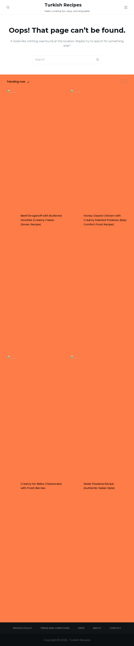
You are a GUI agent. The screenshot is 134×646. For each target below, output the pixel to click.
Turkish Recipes (63, 5)
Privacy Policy (22, 628)
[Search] (8, 7)
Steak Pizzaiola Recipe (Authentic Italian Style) (99, 486)
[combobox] (62, 59)
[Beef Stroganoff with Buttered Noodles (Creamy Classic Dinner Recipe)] (12, 220)
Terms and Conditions (54, 628)
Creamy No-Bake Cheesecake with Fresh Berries (41, 486)
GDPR (81, 628)
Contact (115, 628)
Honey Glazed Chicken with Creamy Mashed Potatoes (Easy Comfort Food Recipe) (105, 220)
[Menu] (125, 7)
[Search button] (97, 59)
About (97, 628)
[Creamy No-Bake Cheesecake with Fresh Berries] (12, 486)
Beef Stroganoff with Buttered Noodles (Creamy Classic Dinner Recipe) (41, 220)
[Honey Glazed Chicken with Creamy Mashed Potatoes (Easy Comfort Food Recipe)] (75, 220)
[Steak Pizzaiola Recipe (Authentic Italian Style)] (75, 486)
